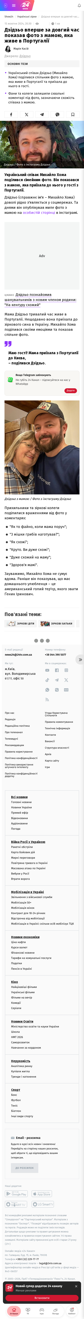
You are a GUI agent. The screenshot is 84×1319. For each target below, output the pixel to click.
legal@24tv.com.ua (50, 1263)
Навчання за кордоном (26, 1047)
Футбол (16, 1100)
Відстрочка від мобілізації (28, 918)
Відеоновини (19, 818)
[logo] (25, 5)
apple (43, 1193)
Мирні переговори (23, 857)
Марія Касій (21, 48)
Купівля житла (20, 1071)
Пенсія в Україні (21, 968)
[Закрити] (76, 1286)
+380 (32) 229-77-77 (27, 1259)
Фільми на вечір (21, 997)
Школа (15, 1032)
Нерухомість (20, 1061)
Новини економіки (25, 937)
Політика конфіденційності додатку (21, 775)
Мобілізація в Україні (27, 892)
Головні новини (21, 802)
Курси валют (19, 947)
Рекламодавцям (14, 745)
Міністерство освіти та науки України (35, 1026)
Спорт (15, 1090)
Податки (16, 963)
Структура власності (57, 748)
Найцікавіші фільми (24, 987)
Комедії (16, 1003)
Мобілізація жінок (22, 908)
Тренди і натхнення (23, 1076)
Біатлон (16, 1111)
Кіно (14, 982)
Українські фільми (23, 992)
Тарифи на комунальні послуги (31, 958)
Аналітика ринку (21, 1066)
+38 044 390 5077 (55, 654)
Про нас (9, 713)
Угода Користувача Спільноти (56, 714)
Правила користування (19, 752)
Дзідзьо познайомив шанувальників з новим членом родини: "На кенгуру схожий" (40, 299)
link (47, 670)
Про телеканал (14, 732)
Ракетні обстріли (22, 847)
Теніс (14, 1105)
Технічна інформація (57, 728)
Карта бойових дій (23, 852)
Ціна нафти (18, 942)
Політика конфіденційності (21, 758)
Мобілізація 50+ (21, 902)
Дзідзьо (25, 56)
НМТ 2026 (17, 1037)
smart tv (16, 1204)
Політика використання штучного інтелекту (19, 766)
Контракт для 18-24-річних (28, 913)
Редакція (10, 719)
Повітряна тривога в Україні (29, 863)
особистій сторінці (39, 212)
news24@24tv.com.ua (18, 654)
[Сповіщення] (79, 5)
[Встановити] (42, 1293)
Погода (15, 828)
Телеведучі (11, 739)
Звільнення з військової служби (31, 897)
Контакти (50, 735)
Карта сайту (52, 761)
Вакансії (50, 741)
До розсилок (25, 1168)
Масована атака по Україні (28, 868)
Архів (48, 754)
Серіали (16, 1008)
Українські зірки (27, 16)
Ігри (47, 767)
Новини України (21, 807)
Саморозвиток (20, 1042)
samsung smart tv (43, 1204)
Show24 (9, 16)
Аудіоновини (19, 823)
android (16, 1193)
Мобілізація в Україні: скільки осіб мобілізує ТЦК (42, 923)
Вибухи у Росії (20, 873)
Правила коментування (59, 722)
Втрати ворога (20, 879)
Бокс (14, 1095)
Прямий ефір (19, 812)
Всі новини (19, 797)
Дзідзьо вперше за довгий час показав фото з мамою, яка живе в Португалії (60, 16)
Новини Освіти (22, 1021)
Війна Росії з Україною (28, 842)
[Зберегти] (72, 114)
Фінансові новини (23, 952)
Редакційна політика (17, 726)
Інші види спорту (22, 1116)
